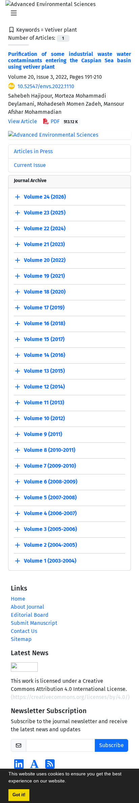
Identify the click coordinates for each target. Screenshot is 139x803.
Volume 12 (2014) (44, 386)
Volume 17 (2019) (44, 307)
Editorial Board (30, 615)
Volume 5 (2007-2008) (50, 497)
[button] (68, 782)
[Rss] (50, 766)
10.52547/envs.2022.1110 (46, 86)
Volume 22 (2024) (44, 228)
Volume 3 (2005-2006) (50, 529)
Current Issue (30, 165)
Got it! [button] (18, 795)
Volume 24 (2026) (45, 197)
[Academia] (34, 766)
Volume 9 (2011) (43, 434)
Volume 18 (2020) (44, 292)
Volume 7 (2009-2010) (50, 466)
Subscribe (111, 745)
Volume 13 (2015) (44, 371)
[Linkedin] (19, 766)
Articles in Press (33, 151)
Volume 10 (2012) (44, 418)
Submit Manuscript (34, 623)
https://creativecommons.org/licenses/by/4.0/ (70, 697)
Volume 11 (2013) (44, 402)
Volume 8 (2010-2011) (49, 450)
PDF (63, 121)
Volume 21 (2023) (44, 244)
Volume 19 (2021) (44, 276)
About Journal (27, 607)
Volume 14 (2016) (44, 355)
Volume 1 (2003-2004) (50, 561)
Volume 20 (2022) (44, 260)
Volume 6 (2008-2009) (50, 481)
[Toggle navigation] (67, 13)
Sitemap (21, 639)
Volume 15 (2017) (44, 339)
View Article (22, 121)
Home (18, 599)
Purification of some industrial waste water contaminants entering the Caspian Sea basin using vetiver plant (69, 60)
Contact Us (24, 631)
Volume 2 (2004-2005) (50, 545)
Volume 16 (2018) (44, 323)
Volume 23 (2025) (44, 212)
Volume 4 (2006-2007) (50, 513)
